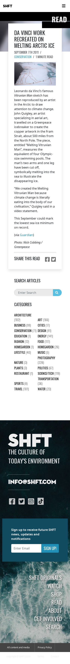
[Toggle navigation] (63, 6)
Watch (55, 586)
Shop (56, 594)
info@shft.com (32, 482)
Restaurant (23, 373)
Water (44, 389)
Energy (45, 336)
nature (20, 362)
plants (20, 368)
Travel (21, 389)
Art (43, 320)
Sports (20, 383)
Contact (55, 656)
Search (54, 627)
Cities (44, 325)
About (55, 610)
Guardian (26, 235)
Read (56, 602)
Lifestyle (22, 352)
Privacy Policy (45, 647)
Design (44, 330)
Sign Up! (50, 548)
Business (22, 325)
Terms (41, 656)
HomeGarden (24, 347)
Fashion (21, 341)
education (22, 336)
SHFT (7, 6)
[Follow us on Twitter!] (22, 501)
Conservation (23, 57)
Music (43, 352)
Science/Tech (49, 373)
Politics (45, 368)
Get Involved (48, 619)
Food (44, 341)
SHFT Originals (45, 578)
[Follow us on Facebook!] (13, 501)
